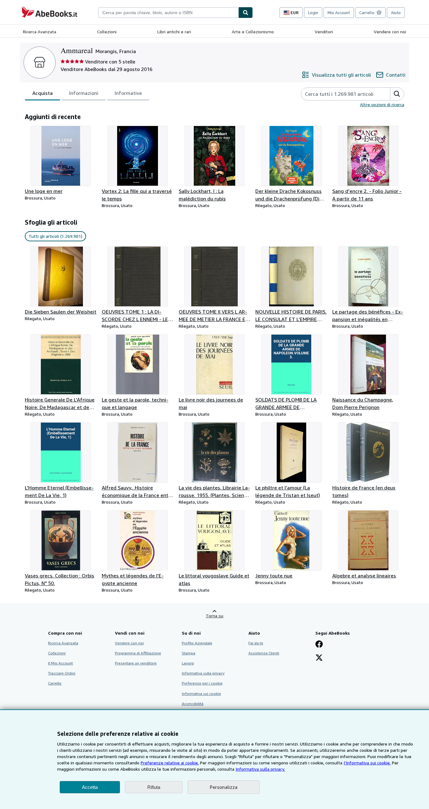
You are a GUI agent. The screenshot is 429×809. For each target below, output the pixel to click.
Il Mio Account (60, 663)
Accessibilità (193, 703)
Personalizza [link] (223, 787)
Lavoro (188, 663)
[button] (397, 94)
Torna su (214, 615)
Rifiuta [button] (153, 787)
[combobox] (168, 12)
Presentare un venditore (136, 663)
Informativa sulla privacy (203, 673)
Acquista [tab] (42, 93)
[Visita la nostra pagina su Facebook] (319, 645)
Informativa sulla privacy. (260, 769)
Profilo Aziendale (197, 643)
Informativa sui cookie (201, 693)
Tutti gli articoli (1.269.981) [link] (55, 236)
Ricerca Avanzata (39, 31)
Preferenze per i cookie (202, 683)
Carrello (55, 683)
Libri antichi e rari (174, 31)
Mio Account (339, 12)
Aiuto (396, 12)
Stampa (188, 653)
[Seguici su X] (319, 658)
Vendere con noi (390, 31)
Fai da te (255, 643)
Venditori (324, 31)
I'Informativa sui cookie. (367, 762)
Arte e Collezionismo (253, 31)
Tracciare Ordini (61, 673)
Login (313, 12)
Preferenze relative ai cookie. (170, 762)
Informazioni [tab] (83, 93)
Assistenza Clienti (263, 653)
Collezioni (107, 31)
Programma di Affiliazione (138, 653)
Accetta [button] (90, 787)
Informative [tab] (128, 93)
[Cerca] (246, 12)
